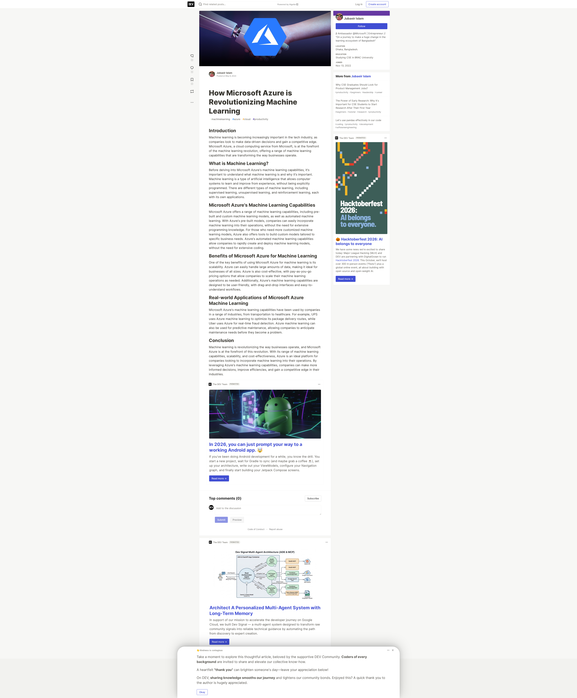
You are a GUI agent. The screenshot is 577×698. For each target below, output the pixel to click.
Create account (377, 4)
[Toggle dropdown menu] (319, 384)
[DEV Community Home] (191, 4)
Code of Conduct (256, 529)
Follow (361, 26)
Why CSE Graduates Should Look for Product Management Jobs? (358, 88)
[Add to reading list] (192, 81)
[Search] (200, 4)
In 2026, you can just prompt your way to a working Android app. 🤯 (255, 447)
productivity (260, 119)
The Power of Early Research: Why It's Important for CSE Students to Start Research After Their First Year (358, 106)
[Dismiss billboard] (393, 650)
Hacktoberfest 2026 (347, 260)
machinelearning (220, 119)
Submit (221, 519)
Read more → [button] (219, 478)
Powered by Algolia (286, 4)
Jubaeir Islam (224, 72)
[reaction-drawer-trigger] (192, 57)
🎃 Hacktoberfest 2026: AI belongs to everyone (359, 241)
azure (236, 119)
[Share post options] (192, 102)
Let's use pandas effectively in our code (358, 124)
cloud (246, 119)
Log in (358, 4)
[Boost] (192, 91)
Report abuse (275, 529)
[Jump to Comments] (192, 69)
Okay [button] (202, 692)
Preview (237, 519)
